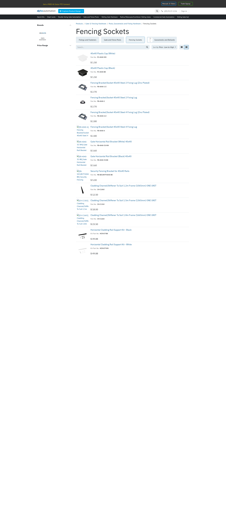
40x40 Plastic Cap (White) (103, 53)
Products (79, 23)
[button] (157, 11)
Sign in (184, 11)
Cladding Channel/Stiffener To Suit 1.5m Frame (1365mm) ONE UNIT (123, 200)
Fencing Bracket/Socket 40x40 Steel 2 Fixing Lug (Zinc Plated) (120, 82)
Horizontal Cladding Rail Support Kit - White (111, 244)
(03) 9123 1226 (170, 11)
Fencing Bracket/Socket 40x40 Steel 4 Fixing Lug (114, 126)
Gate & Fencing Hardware (95, 23)
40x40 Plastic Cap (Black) (103, 68)
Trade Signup (185, 4)
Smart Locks (51, 17)
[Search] (147, 47)
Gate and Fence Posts (91, 17)
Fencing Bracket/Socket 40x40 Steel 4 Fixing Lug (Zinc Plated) (120, 112)
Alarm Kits (40, 17)
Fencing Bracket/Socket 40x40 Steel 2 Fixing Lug (114, 97)
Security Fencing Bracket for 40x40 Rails (110, 171)
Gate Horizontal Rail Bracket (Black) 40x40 (111, 156)
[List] (186, 47)
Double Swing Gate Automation (69, 17)
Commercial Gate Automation (163, 17)
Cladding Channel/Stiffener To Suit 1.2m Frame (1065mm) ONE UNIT (123, 185)
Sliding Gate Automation (186, 17)
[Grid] (181, 47)
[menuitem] (71, 11)
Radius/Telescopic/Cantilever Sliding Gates (135, 17)
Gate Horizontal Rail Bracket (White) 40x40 (111, 141)
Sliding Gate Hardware (109, 17)
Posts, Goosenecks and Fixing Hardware (125, 23)
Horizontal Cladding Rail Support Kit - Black (111, 229)
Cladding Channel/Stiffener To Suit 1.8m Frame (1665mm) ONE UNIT (123, 215)
